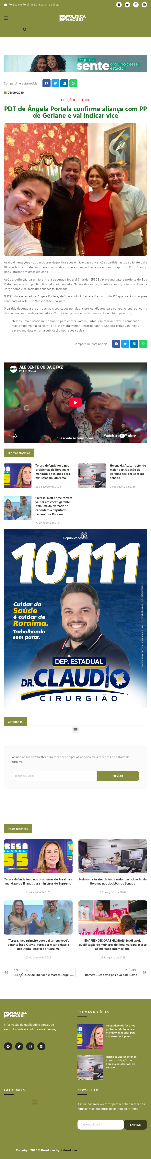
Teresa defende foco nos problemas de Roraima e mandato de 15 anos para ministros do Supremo (52, 471)
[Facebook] (119, 4)
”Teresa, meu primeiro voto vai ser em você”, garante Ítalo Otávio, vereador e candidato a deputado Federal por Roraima (54, 505)
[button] (6, 18)
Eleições (68, 100)
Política (83, 100)
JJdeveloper (68, 1150)
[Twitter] (127, 4)
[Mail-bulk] (144, 4)
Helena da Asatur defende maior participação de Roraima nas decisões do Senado (128, 471)
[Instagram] (136, 4)
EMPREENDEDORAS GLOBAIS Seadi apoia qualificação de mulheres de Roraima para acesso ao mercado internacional (113, 944)
